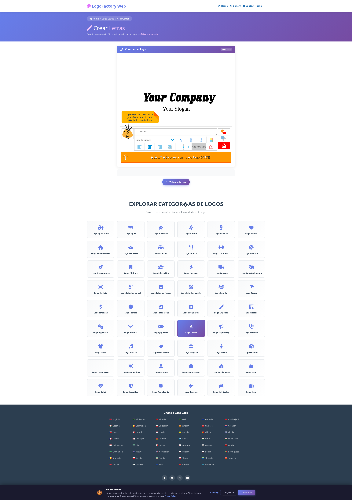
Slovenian (209, 458)
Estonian (186, 432)
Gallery (237, 5)
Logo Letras (108, 18)
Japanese (186, 445)
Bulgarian (163, 425)
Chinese (209, 425)
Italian (162, 445)
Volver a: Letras (177, 182)
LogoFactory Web (108, 6)
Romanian (117, 458)
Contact (250, 5)
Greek (185, 438)
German (162, 438)
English (116, 419)
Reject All (229, 492)
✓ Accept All (246, 492)
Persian (185, 451)
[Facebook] (164, 478)
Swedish (140, 464)
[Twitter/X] (172, 478)
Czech (115, 432)
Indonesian (118, 445)
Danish (139, 432)
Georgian (140, 438)
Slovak (185, 458)
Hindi (207, 438)
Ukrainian (209, 464)
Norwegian (164, 451)
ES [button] (260, 5)
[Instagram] (180, 478)
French (116, 438)
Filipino (208, 432)
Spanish (232, 458)
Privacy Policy (170, 496)
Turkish (185, 464)
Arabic (185, 419)
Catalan (185, 425)
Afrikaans (140, 419)
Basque (116, 425)
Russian (139, 458)
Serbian (162, 458)
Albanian (163, 419)
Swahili (116, 464)
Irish (138, 445)
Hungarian (233, 438)
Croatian (232, 425)
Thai (161, 464)
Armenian (209, 419)
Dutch (162, 432)
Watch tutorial (151, 34)
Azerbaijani (233, 419)
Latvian (231, 445)
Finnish (231, 432)
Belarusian (141, 425)
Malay (138, 451)
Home (224, 5)
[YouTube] (187, 478)
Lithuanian (118, 451)
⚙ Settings (214, 492)
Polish (208, 451)
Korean (208, 445)
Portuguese (233, 451)
